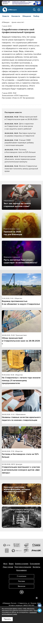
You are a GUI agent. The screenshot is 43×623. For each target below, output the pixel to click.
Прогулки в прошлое (22, 567)
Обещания (26, 16)
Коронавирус (21, 570)
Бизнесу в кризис (21, 564)
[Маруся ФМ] (36, 550)
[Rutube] (31, 598)
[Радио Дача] (7, 550)
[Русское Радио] (17, 545)
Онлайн (39, 9)
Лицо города (8, 567)
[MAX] (21, 598)
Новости (5, 16)
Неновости (15, 16)
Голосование (35, 564)
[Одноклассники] (16, 598)
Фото (5, 564)
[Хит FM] (26, 550)
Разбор (36, 16)
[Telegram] (11, 598)
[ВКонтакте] (6, 598)
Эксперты (36, 567)
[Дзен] (36, 598)
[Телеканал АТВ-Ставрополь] (7, 545)
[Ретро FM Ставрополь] (26, 545)
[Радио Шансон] (36, 545)
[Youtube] (26, 598)
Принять (7, 619)
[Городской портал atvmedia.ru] (17, 550)
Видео (11, 564)
